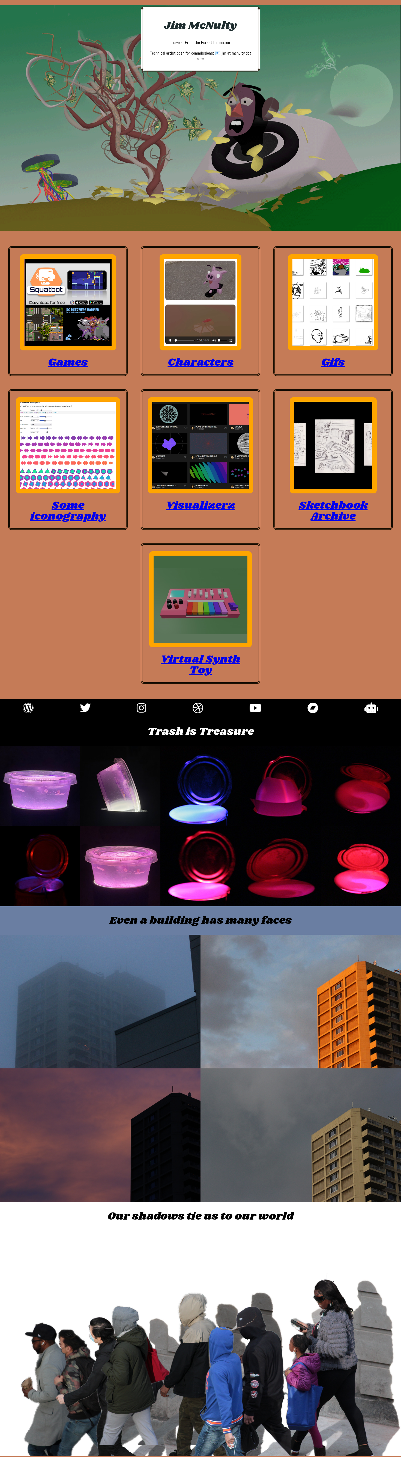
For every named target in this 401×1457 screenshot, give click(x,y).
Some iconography (68, 511)
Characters (201, 362)
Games (68, 362)
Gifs (333, 362)
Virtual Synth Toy (200, 665)
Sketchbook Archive (333, 511)
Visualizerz (200, 505)
